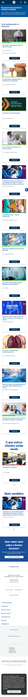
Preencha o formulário (14, 557)
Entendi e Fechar (14, 691)
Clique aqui (12, 647)
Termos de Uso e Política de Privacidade (14, 661)
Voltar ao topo (14, 566)
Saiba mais (14, 58)
